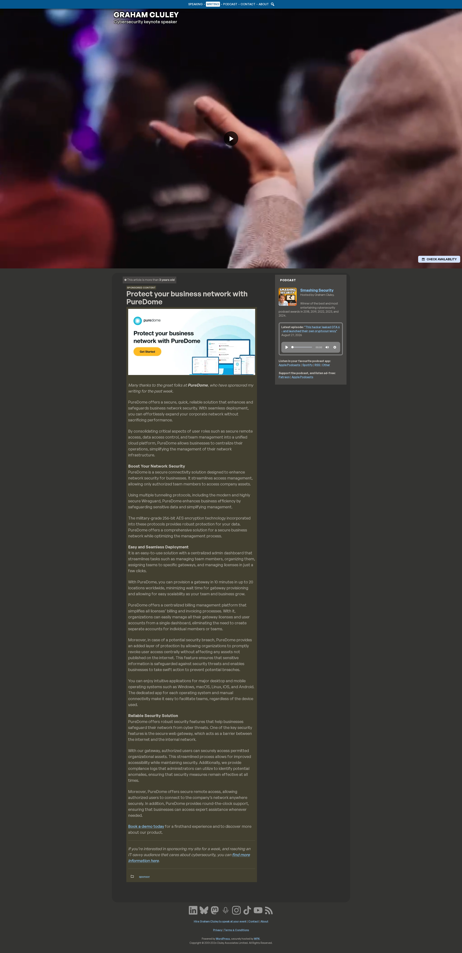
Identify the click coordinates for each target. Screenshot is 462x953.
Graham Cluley (128, 4)
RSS (317, 365)
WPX (257, 938)
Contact (248, 4)
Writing (213, 4)
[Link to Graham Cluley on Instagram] (236, 910)
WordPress (223, 938)
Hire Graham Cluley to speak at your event (220, 921)
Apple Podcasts (289, 365)
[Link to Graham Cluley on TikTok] (247, 910)
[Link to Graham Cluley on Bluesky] (204, 910)
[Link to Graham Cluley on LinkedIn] (193, 910)
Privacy (217, 930)
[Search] (272, 4)
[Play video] (231, 138)
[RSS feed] (269, 910)
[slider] (301, 347)
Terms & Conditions (236, 930)
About (264, 4)
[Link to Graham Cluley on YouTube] (258, 910)
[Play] (286, 347)
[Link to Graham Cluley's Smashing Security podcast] (225, 910)
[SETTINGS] (334, 347)
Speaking (195, 4)
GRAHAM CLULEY (146, 14)
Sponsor (144, 876)
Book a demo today (146, 826)
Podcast (230, 4)
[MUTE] (327, 347)
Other (326, 365)
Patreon (284, 377)
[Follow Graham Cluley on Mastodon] (214, 910)
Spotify (307, 365)
